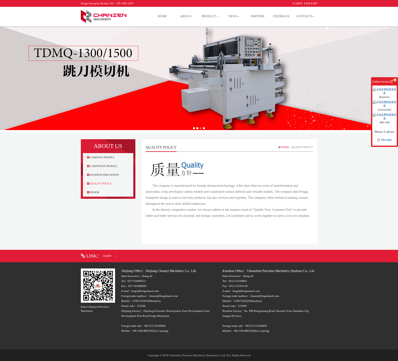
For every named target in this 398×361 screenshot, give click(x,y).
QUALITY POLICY (100, 183)
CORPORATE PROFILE (103, 166)
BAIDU (107, 255)
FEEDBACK (281, 16)
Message (386, 139)
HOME (162, 16)
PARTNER (258, 16)
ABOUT (185, 16)
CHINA (298, 3)
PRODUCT (209, 16)
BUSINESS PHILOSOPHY (104, 174)
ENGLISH (311, 3)
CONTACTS (304, 16)
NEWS (233, 16)
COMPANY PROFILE (101, 157)
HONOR (94, 192)
